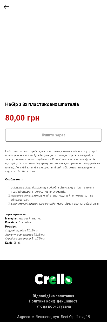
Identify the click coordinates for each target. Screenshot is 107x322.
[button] (53, 296)
